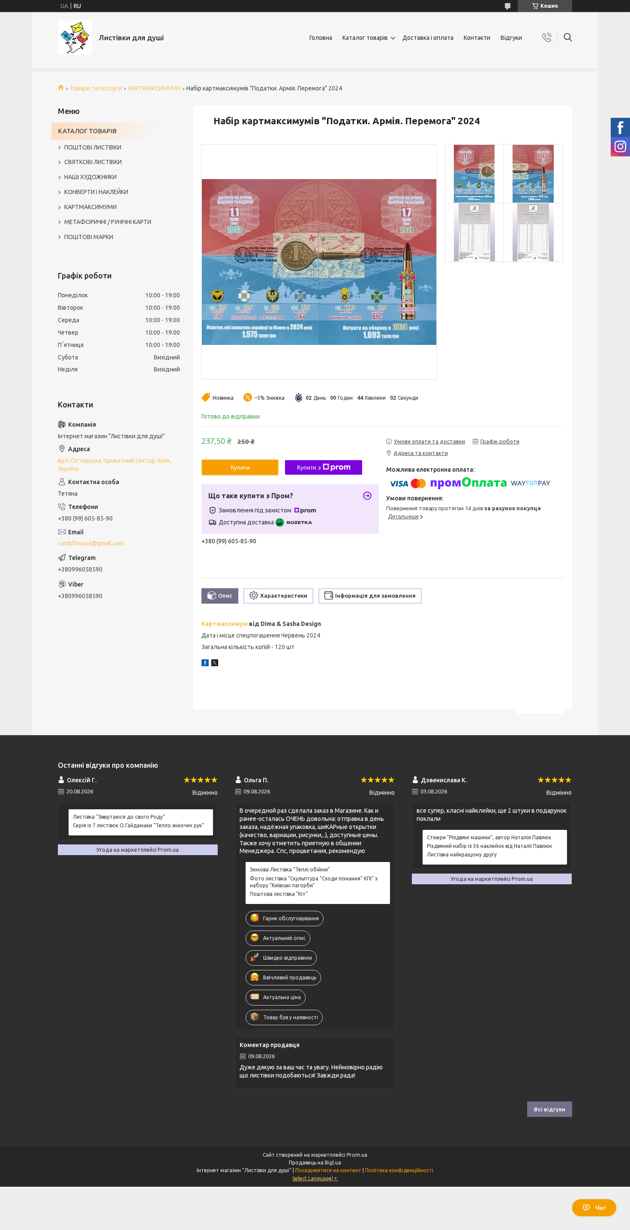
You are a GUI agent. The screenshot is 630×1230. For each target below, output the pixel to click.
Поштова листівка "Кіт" (279, 894)
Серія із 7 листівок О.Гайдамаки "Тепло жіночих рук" (138, 825)
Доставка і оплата (427, 37)
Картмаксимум (224, 623)
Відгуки (511, 37)
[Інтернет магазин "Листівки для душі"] (75, 38)
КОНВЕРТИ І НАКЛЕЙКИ (96, 192)
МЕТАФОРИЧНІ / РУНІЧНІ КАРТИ (107, 221)
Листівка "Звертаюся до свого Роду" (119, 817)
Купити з (309, 467)
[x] (214, 664)
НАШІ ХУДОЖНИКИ (90, 177)
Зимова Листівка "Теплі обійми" (290, 869)
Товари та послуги (96, 88)
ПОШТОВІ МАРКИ (88, 236)
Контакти (477, 37)
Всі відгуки (549, 1109)
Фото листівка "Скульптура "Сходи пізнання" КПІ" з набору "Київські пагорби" (314, 882)
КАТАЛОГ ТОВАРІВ (87, 131)
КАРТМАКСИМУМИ (154, 88)
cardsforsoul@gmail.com (91, 543)
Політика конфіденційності (399, 1170)
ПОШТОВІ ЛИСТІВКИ (92, 147)
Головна (320, 37)
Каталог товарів (365, 37)
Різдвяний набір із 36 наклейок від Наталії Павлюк (489, 846)
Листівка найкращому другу (462, 854)
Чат (600, 1207)
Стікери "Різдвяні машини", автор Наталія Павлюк (489, 837)
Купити (240, 467)
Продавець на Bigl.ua (315, 1162)
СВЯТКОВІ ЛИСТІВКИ (93, 162)
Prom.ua (357, 1155)
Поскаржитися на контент (328, 1170)
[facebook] (205, 664)
